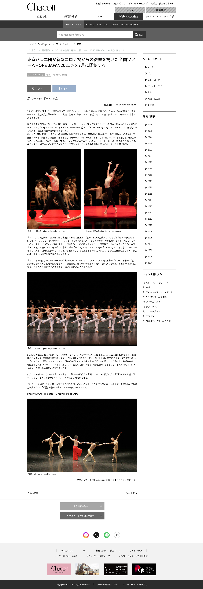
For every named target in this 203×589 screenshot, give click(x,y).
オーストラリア (155, 85)
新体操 (163, 296)
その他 (151, 104)
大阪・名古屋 (154, 98)
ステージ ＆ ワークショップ (125, 24)
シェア (64, 88)
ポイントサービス (137, 3)
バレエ (149, 282)
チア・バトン (152, 306)
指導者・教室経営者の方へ (163, 3)
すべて (151, 67)
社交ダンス (151, 296)
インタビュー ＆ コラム (97, 24)
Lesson (130, 10)
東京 (79, 44)
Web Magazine (45, 44)
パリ (150, 73)
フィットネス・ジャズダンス (159, 292)
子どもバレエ (162, 282)
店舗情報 (161, 10)
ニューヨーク (154, 79)
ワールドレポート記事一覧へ (80, 515)
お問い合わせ (119, 3)
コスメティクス (153, 320)
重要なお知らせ (103, 3)
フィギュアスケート (155, 301)
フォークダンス (153, 311)
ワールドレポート (73, 24)
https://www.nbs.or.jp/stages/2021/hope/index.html (52, 393)
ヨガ (148, 287)
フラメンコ (151, 316)
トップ (30, 44)
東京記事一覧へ (80, 506)
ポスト (39, 88)
